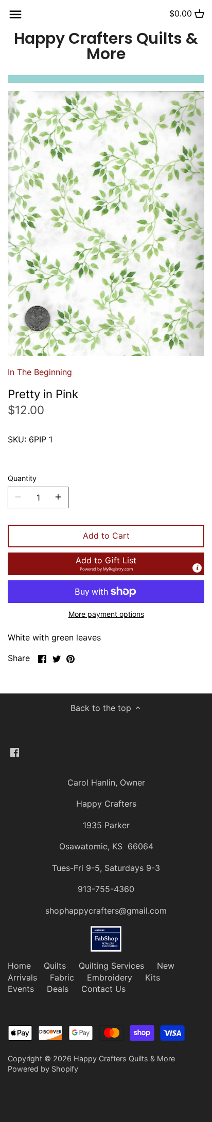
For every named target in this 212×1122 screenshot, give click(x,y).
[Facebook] (14, 751)
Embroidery (109, 977)
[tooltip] (197, 568)
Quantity (22, 478)
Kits (152, 977)
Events (21, 989)
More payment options (106, 614)
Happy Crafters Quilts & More (106, 46)
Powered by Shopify (43, 1068)
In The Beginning (40, 372)
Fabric (62, 977)
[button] (106, 564)
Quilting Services (111, 965)
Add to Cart (106, 535)
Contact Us (103, 989)
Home (19, 965)
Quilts (55, 965)
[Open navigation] (15, 14)
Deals (57, 989)
